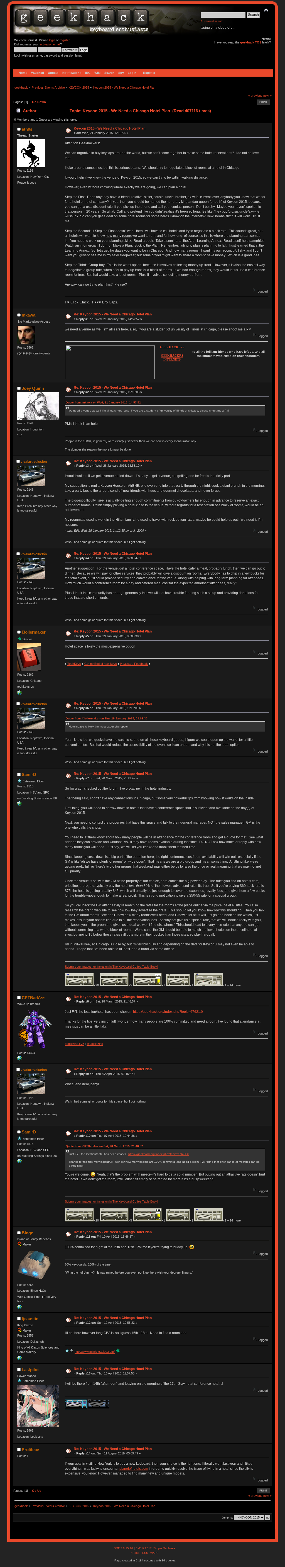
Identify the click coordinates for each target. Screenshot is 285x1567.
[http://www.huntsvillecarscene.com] (19, 804)
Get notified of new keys (100, 663)
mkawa (28, 315)
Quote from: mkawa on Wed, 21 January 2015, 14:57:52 (103, 402)
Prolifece (30, 1449)
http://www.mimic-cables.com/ (95, 1351)
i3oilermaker (34, 632)
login (52, 40)
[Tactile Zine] (19, 1059)
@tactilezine (95, 1043)
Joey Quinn (33, 388)
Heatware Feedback (134, 663)
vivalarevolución (34, 462)
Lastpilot (30, 1369)
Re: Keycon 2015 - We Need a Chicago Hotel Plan (113, 314)
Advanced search (212, 21)
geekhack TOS (250, 42)
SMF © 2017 (144, 1548)
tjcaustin (30, 1318)
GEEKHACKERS (172, 347)
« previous (255, 95)
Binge (27, 1232)
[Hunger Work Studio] (19, 1308)
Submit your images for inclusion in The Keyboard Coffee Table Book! (111, 966)
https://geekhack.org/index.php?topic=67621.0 (168, 1012)
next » (267, 95)
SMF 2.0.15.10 (124, 1548)
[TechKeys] (19, 693)
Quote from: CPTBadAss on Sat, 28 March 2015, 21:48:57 (104, 1146)
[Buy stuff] (19, 1359)
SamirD (29, 774)
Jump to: (227, 1517)
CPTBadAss (33, 997)
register (65, 40)
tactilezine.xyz (74, 1043)
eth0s (27, 129)
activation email (50, 44)
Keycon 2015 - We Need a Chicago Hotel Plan (109, 128)
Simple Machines (164, 1548)
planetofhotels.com (133, 1469)
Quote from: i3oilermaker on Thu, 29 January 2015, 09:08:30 (107, 718)
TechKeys (74, 663)
